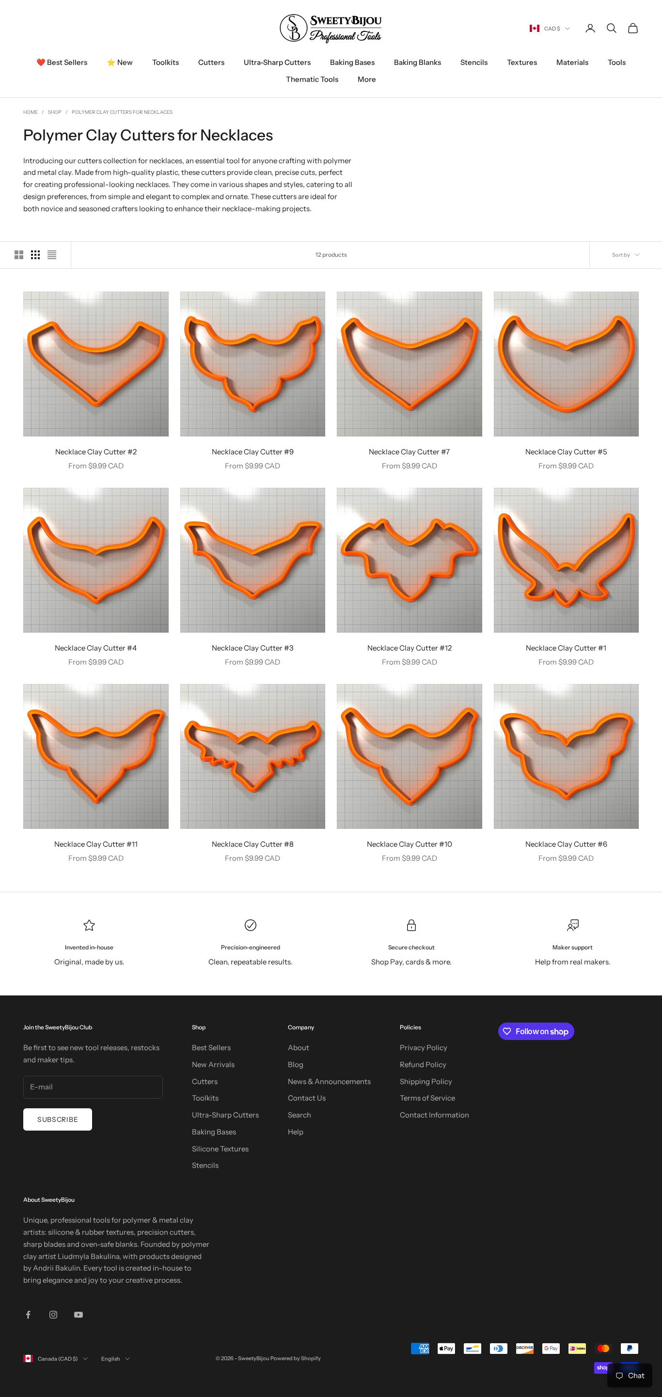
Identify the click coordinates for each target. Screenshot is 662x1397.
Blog (295, 1064)
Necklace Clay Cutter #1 (566, 647)
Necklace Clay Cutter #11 (96, 844)
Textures (522, 62)
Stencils (474, 62)
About (298, 1047)
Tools (617, 62)
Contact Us (307, 1097)
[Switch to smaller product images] (35, 255)
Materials (572, 62)
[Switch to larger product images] (19, 255)
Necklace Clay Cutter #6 (566, 844)
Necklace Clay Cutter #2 (96, 451)
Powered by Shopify (295, 1358)
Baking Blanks (417, 62)
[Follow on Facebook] (28, 1314)
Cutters (211, 62)
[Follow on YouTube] (78, 1314)
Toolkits (165, 62)
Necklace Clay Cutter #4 (96, 647)
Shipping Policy (426, 1081)
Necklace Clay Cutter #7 (409, 451)
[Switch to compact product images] (51, 255)
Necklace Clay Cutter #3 (253, 647)
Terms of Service (427, 1097)
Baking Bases (352, 62)
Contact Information (434, 1114)
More (367, 79)
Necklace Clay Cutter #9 (253, 451)
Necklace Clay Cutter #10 (409, 844)
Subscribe (57, 1119)
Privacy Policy (423, 1047)
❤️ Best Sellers (61, 62)
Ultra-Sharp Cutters (277, 62)
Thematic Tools (312, 79)
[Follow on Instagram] (53, 1314)
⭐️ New (120, 62)
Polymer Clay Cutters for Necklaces (122, 112)
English (110, 1358)
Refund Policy (423, 1064)
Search (299, 1114)
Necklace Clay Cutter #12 (409, 647)
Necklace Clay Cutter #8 (253, 844)
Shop (55, 112)
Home (30, 112)
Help (295, 1131)
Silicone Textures (220, 1148)
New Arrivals (213, 1064)
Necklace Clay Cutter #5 (566, 451)
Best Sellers (211, 1047)
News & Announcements (329, 1081)
